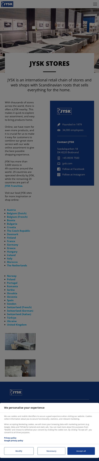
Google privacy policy (13, 440)
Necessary (51, 451)
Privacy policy (10, 438)
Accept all (81, 451)
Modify (18, 451)
